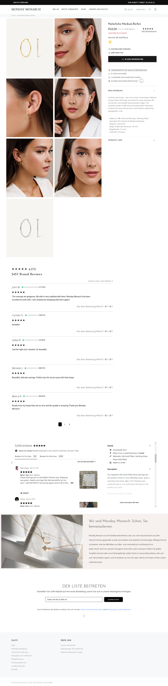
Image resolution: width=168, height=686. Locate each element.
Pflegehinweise (17, 659)
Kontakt (14, 669)
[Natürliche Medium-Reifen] (29, 47)
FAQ (13, 645)
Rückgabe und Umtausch (21, 655)
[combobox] (100, 281)
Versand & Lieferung (19, 652)
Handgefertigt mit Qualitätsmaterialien (129, 70)
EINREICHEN (113, 600)
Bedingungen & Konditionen (72, 649)
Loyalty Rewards (18, 666)
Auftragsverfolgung (19, 649)
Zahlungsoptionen (18, 662)
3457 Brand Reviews (26, 274)
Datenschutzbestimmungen (91, 609)
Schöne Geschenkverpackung (124, 81)
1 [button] (60, 424)
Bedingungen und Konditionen (119, 609)
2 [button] (64, 424)
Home (13, 15)
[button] (106, 306)
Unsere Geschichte (68, 645)
